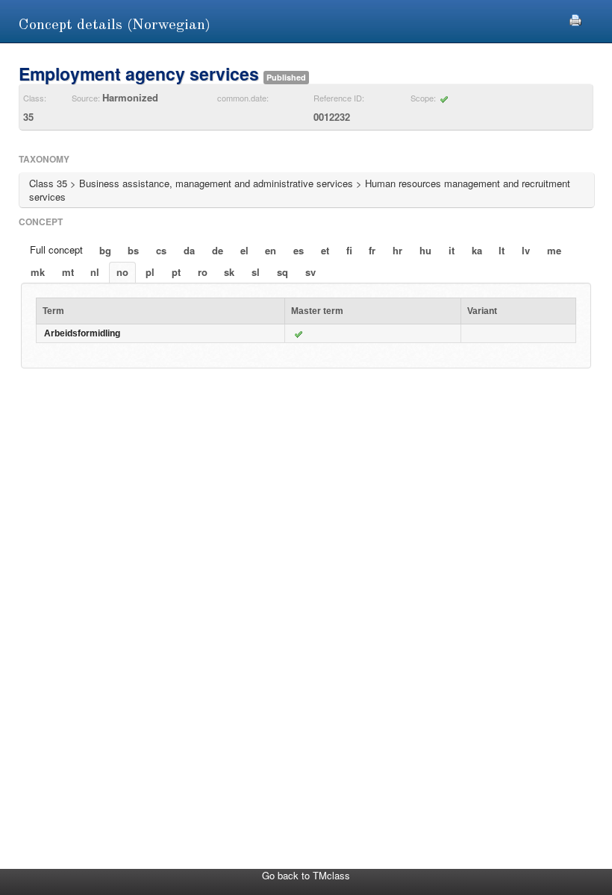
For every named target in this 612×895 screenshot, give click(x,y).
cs (161, 250)
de (217, 250)
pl (150, 272)
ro (202, 272)
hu (425, 250)
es (298, 250)
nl (94, 272)
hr (397, 250)
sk (229, 272)
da (189, 250)
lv (526, 250)
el (244, 250)
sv (310, 272)
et (325, 250)
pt (176, 272)
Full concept (56, 249)
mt (68, 272)
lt (502, 250)
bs (133, 250)
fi (349, 250)
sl (256, 272)
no (122, 272)
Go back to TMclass (306, 875)
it (452, 250)
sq (282, 272)
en (270, 250)
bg (105, 250)
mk (38, 272)
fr (372, 250)
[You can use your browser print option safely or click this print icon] (575, 18)
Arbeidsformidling (82, 333)
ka (477, 250)
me (554, 250)
